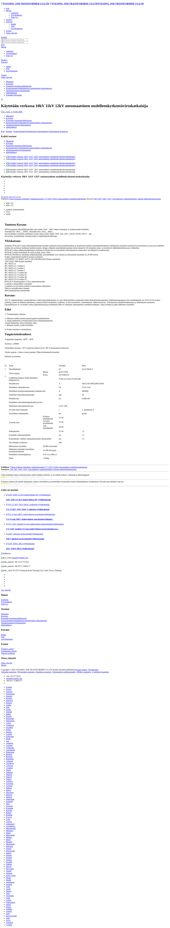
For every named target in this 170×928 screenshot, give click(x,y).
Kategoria (64, 131)
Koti (2, 131)
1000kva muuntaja (83, 672)
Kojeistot (9, 84)
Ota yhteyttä (6, 590)
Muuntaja (9, 82)
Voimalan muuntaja (8, 672)
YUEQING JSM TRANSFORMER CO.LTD (121, 3)
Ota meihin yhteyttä (7, 197)
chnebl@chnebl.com (20, 558)
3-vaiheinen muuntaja (100, 672)
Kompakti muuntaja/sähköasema (18, 86)
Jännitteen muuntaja (43, 672)
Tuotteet (9, 131)
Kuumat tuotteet (81, 670)
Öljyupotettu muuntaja (26, 672)
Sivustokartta (93, 670)
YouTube (18, 197)
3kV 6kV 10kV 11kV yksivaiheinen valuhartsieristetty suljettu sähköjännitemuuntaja (127, 199)
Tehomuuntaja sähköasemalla (63, 672)
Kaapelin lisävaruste (14, 95)
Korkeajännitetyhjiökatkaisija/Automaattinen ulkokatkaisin (29, 88)
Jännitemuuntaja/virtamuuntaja (18, 91)
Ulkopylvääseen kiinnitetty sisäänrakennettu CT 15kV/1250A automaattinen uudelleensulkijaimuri (47, 199)
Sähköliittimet (11, 93)
